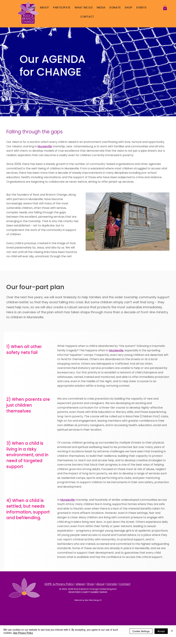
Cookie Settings (141, 631)
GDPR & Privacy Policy (59, 584)
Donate (112, 584)
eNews (80, 584)
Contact (124, 584)
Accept (161, 631)
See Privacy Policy (23, 632)
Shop (90, 584)
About (100, 584)
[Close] (172, 631)
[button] (44, 8)
